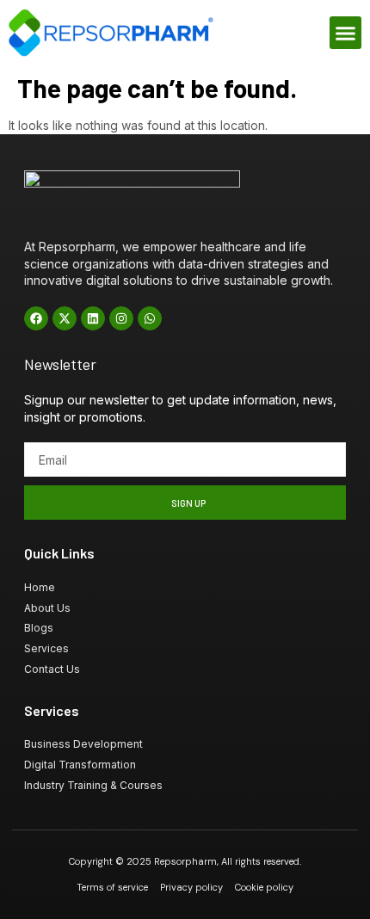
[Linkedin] (93, 318)
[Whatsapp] (150, 318)
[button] (346, 32)
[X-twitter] (64, 318)
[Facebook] (36, 318)
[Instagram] (121, 318)
